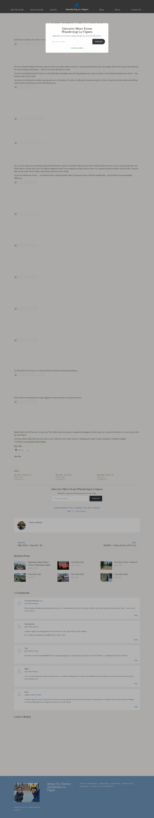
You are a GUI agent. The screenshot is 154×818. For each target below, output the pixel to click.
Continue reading (77, 48)
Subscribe (98, 41)
